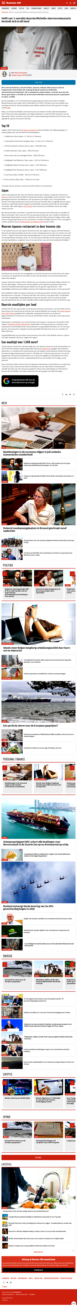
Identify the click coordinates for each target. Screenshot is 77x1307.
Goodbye (32, 1294)
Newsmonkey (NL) (8, 1294)
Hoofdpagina (5, 12)
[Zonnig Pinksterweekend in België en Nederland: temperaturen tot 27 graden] (5, 1215)
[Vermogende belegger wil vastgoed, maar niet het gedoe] (48, 1123)
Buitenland (5, 559)
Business (4, 482)
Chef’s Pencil (27, 206)
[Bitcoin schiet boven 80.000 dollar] (17, 1080)
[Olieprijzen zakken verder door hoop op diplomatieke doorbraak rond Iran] (12, 1033)
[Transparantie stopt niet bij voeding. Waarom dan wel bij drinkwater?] (38, 1168)
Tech (27, 8)
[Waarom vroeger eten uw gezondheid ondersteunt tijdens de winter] (5, 1244)
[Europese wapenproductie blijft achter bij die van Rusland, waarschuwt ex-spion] (12, 472)
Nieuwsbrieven (22, 1278)
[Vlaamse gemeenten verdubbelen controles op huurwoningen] (12, 668)
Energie (53, 8)
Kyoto (4, 197)
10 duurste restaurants (30, 130)
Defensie (4, 546)
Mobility (46, 8)
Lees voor (38, 82)
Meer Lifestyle (54, 1251)
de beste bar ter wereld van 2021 (32, 222)
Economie (14, 8)
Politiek (21, 8)
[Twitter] (7, 1282)
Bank (3, 448)
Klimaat (4, 923)
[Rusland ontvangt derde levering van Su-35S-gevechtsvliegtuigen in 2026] (38, 863)
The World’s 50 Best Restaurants (18, 324)
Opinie (66, 8)
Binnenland (69, 1137)
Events (31, 1278)
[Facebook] (3, 1282)
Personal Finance (36, 8)
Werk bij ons (38, 1278)
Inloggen (13, 1278)
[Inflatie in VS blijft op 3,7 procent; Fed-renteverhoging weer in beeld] (12, 1007)
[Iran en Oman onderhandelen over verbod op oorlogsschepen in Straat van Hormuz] (12, 1058)
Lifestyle (4, 68)
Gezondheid (5, 469)
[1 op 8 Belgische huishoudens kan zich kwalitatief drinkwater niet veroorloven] (12, 939)
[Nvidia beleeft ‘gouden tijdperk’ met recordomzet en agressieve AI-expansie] (12, 926)
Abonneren (5, 1278)
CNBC (8, 108)
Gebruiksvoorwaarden (51, 1278)
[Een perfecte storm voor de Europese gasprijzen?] (38, 682)
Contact (5, 1300)
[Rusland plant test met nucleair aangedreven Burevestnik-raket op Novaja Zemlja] (12, 536)
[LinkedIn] (10, 1282)
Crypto (60, 8)
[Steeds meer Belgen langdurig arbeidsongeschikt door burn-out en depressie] (38, 604)
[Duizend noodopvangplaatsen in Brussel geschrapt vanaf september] (38, 485)
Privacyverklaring (66, 1278)
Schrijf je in (38, 1270)
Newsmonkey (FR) (21, 1294)
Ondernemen (5, 8)
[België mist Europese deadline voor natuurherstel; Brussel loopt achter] (12, 914)
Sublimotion (46, 349)
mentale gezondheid (7, 644)
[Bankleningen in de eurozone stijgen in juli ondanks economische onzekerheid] (38, 408)
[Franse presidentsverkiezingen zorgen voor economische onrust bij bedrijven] (12, 1045)
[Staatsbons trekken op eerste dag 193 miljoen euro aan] (12, 743)
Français (4, 1286)
